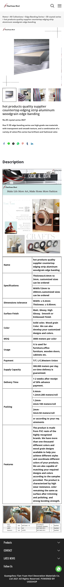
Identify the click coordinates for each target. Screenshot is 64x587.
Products (8, 542)
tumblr (27, 143)
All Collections (16, 16)
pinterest (22, 143)
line (8, 143)
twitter (13, 143)
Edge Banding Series (34, 16)
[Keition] (58, 569)
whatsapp (18, 143)
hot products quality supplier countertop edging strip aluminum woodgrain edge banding (28, 20)
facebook (4, 143)
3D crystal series (53, 16)
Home (5, 16)
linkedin (32, 143)
